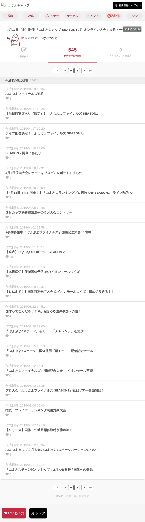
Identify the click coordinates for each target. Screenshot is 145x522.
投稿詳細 (84, 496)
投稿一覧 (71, 496)
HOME (59, 496)
